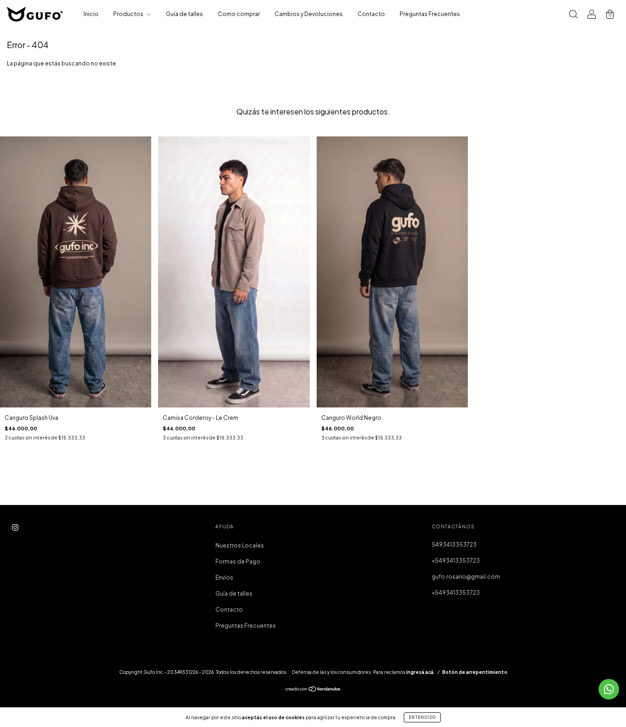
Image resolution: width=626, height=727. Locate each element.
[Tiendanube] (313, 690)
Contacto (371, 14)
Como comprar (239, 14)
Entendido (422, 717)
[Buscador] (573, 15)
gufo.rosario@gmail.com (466, 576)
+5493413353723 (456, 560)
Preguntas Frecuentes (430, 14)
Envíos (224, 577)
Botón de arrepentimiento (474, 672)
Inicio (91, 14)
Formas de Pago (237, 561)
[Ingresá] (591, 15)
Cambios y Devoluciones (309, 14)
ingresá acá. (420, 672)
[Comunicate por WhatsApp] (609, 689)
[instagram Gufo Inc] (15, 527)
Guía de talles (184, 14)
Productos (128, 14)
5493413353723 (454, 544)
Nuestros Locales (239, 545)
